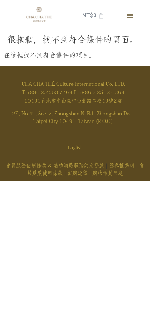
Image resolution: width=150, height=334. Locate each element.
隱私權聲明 (121, 165)
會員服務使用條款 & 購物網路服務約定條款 (55, 165)
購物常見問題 (107, 173)
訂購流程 (77, 173)
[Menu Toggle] (130, 15)
